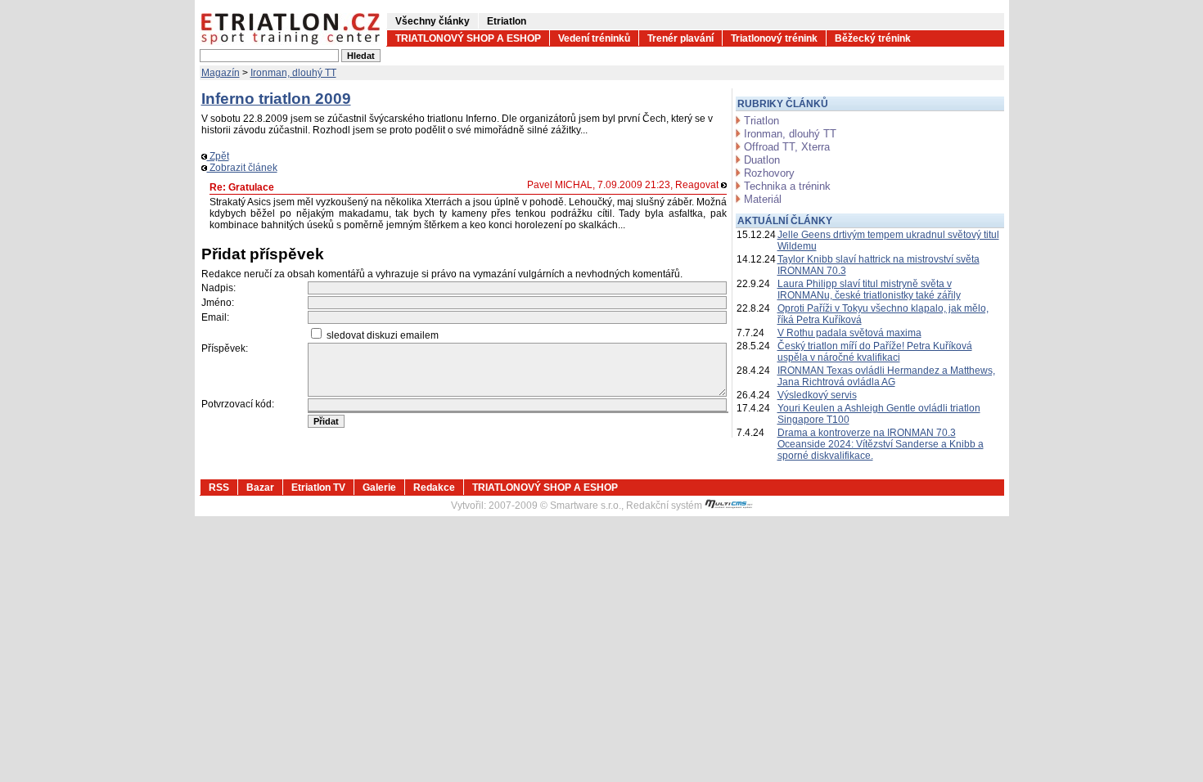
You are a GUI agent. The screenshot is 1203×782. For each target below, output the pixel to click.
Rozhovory (769, 173)
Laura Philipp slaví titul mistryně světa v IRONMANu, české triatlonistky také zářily (869, 289)
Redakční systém (665, 505)
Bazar (260, 487)
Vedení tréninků (594, 38)
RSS (219, 487)
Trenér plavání (680, 38)
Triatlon (761, 121)
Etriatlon (506, 21)
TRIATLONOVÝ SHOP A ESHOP (468, 38)
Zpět (218, 156)
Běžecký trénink (873, 38)
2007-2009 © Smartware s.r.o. (555, 505)
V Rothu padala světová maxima (849, 333)
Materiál (763, 199)
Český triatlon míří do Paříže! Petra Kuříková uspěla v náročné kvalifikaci (874, 351)
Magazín (220, 73)
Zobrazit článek (242, 167)
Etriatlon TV (318, 487)
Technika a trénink (787, 186)
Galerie (379, 487)
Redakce (434, 487)
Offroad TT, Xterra (787, 147)
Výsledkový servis (817, 395)
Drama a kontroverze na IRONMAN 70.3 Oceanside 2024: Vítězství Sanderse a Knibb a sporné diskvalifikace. (880, 444)
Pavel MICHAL (559, 185)
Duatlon (762, 160)
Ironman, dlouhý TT (293, 73)
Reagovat (698, 185)
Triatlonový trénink (774, 38)
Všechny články (432, 21)
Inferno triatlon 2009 (276, 98)
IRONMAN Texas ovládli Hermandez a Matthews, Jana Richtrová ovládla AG (886, 376)
